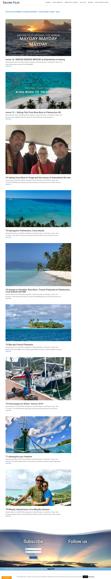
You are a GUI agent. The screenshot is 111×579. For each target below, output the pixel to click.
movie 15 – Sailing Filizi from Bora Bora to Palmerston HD (33, 112)
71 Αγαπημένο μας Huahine (19, 456)
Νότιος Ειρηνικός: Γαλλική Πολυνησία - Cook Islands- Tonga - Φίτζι (44, 62)
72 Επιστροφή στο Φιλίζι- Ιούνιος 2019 (24, 404)
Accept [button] (85, 576)
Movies (90, 2)
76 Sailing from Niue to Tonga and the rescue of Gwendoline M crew (38, 177)
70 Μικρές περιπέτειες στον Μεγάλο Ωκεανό (27, 509)
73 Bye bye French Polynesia (19, 344)
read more (8, 66)
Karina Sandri (10, 62)
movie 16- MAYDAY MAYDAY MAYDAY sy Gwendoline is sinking (35, 59)
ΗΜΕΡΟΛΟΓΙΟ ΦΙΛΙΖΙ (71, 2)
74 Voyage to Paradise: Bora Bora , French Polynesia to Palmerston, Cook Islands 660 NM (38, 290)
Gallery (83, 2)
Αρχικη (48, 2)
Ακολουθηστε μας (101, 2)
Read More (91, 576)
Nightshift (51, 569)
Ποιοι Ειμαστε (57, 2)
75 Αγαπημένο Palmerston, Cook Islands (25, 230)
